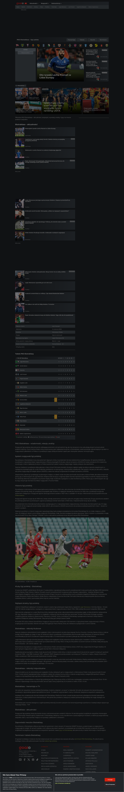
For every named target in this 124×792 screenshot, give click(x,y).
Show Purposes (110, 784)
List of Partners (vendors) (62, 783)
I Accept (110, 779)
